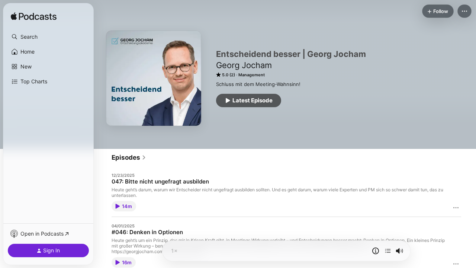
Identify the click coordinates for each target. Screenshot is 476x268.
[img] (34, 16)
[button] (48, 37)
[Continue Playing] (387, 251)
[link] (129, 157)
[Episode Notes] (375, 251)
